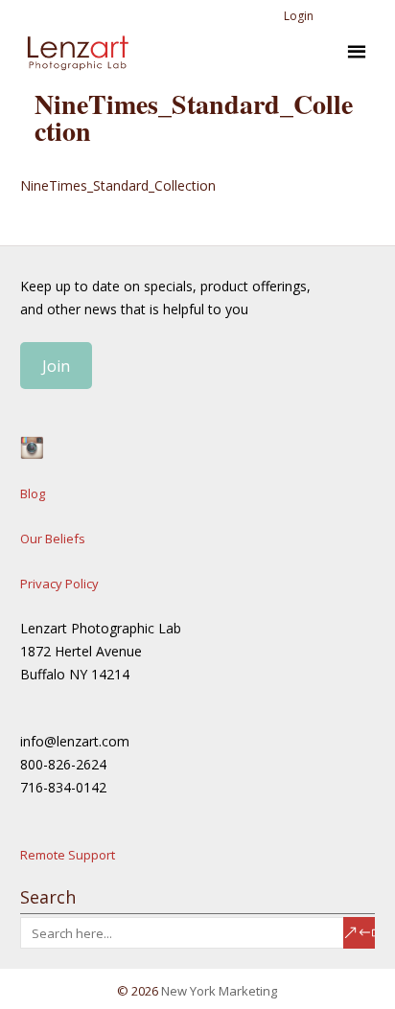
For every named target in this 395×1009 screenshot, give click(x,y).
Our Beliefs (52, 538)
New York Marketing (219, 990)
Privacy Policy (59, 583)
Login (299, 16)
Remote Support (67, 854)
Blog (32, 493)
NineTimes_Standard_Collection (118, 185)
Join (56, 366)
